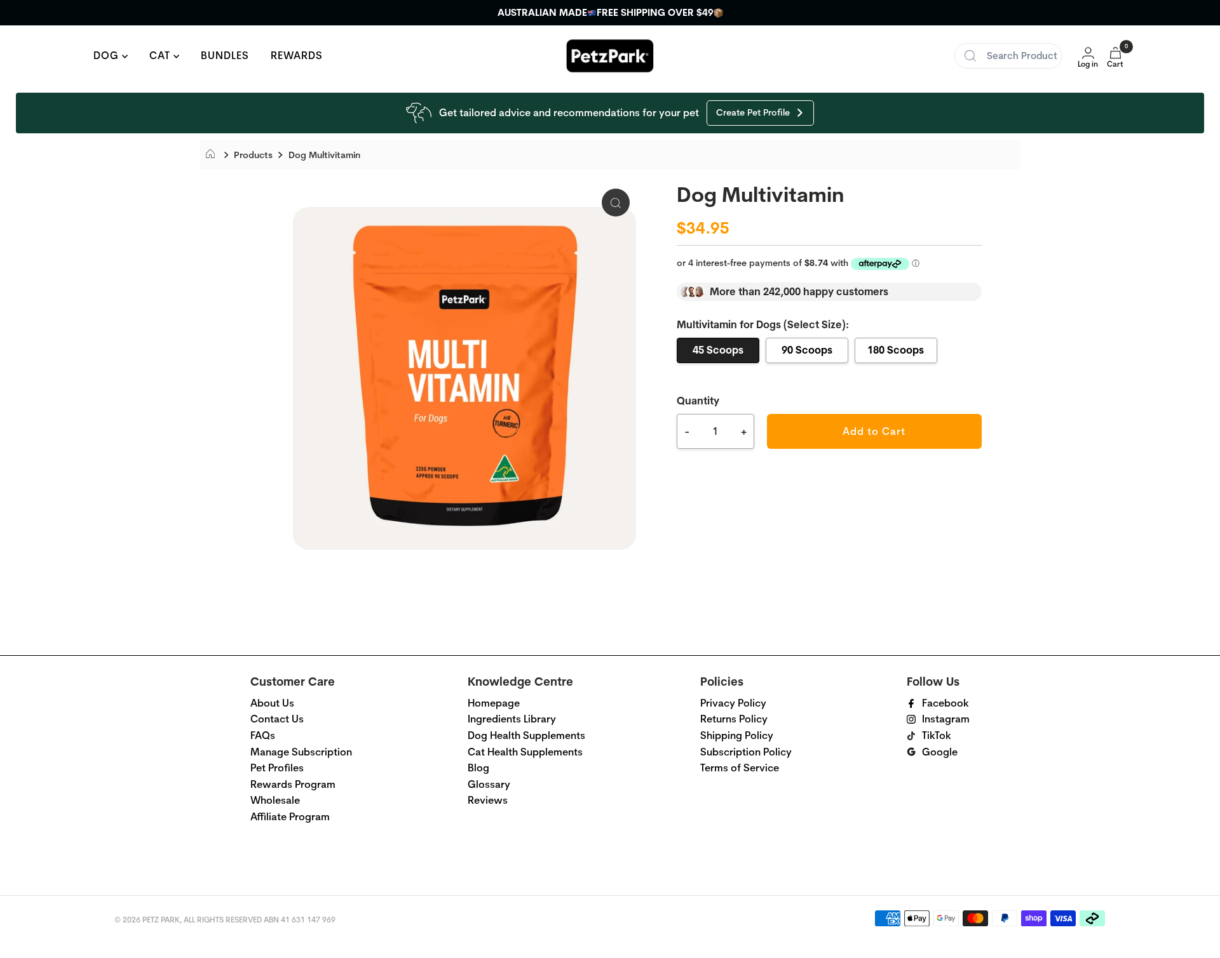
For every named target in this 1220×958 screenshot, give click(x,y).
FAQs (262, 735)
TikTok (936, 735)
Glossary (489, 784)
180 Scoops (895, 349)
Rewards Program (293, 784)
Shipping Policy (736, 735)
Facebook (945, 703)
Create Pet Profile (753, 112)
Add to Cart (874, 431)
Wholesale (275, 800)
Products (253, 155)
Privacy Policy (733, 703)
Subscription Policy (746, 752)
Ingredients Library (512, 719)
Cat (161, 55)
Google (940, 752)
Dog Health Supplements (526, 735)
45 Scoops (718, 349)
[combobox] (1008, 56)
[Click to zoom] (616, 202)
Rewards (297, 55)
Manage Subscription (301, 752)
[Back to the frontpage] (214, 154)
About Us (272, 703)
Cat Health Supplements (525, 752)
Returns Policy (734, 719)
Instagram (946, 719)
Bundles (225, 55)
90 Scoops (807, 349)
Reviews (488, 800)
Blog (478, 768)
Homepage (494, 703)
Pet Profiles (277, 768)
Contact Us (277, 719)
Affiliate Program (290, 816)
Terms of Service (739, 768)
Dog (107, 55)
